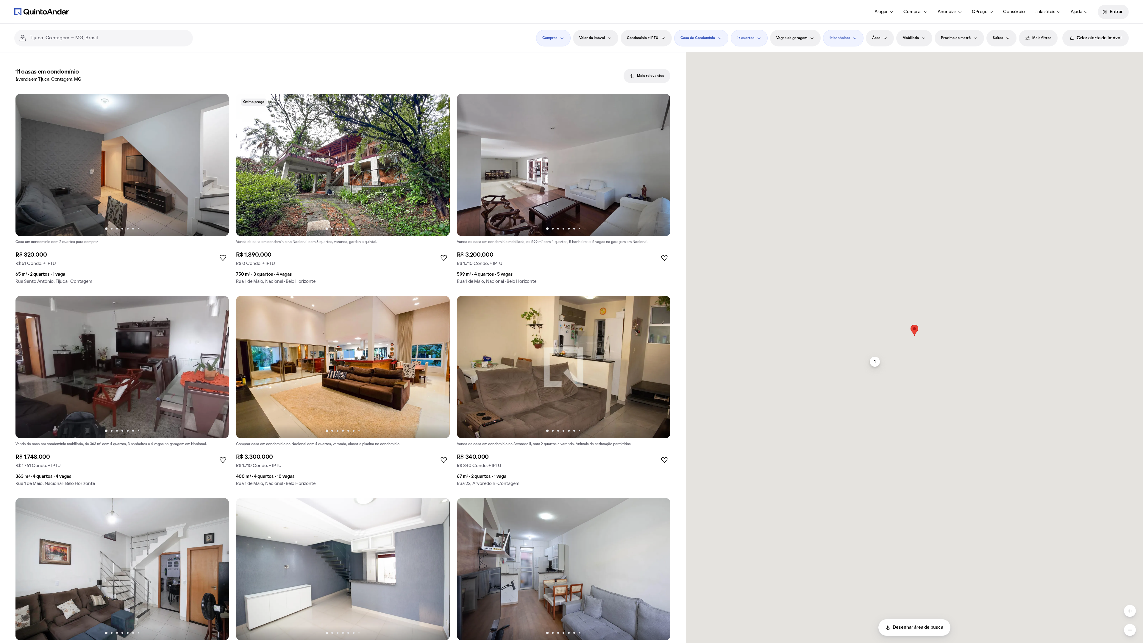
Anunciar (947, 12)
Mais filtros (1041, 38)
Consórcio (1014, 12)
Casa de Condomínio (697, 38)
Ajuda (1076, 12)
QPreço (980, 12)
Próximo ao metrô (956, 38)
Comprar (912, 12)
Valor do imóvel (592, 38)
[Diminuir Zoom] (1130, 630)
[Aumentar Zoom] (1130, 611)
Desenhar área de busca (918, 627)
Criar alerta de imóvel (1099, 38)
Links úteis (1044, 12)
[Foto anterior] (26, 165)
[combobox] (109, 38)
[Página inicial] (41, 12)
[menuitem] (884, 12)
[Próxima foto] (218, 165)
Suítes (998, 38)
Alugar (881, 12)
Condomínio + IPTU (642, 38)
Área (876, 38)
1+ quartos (745, 38)
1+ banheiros (839, 38)
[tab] (647, 76)
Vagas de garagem (791, 38)
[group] (122, 191)
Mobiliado (910, 38)
